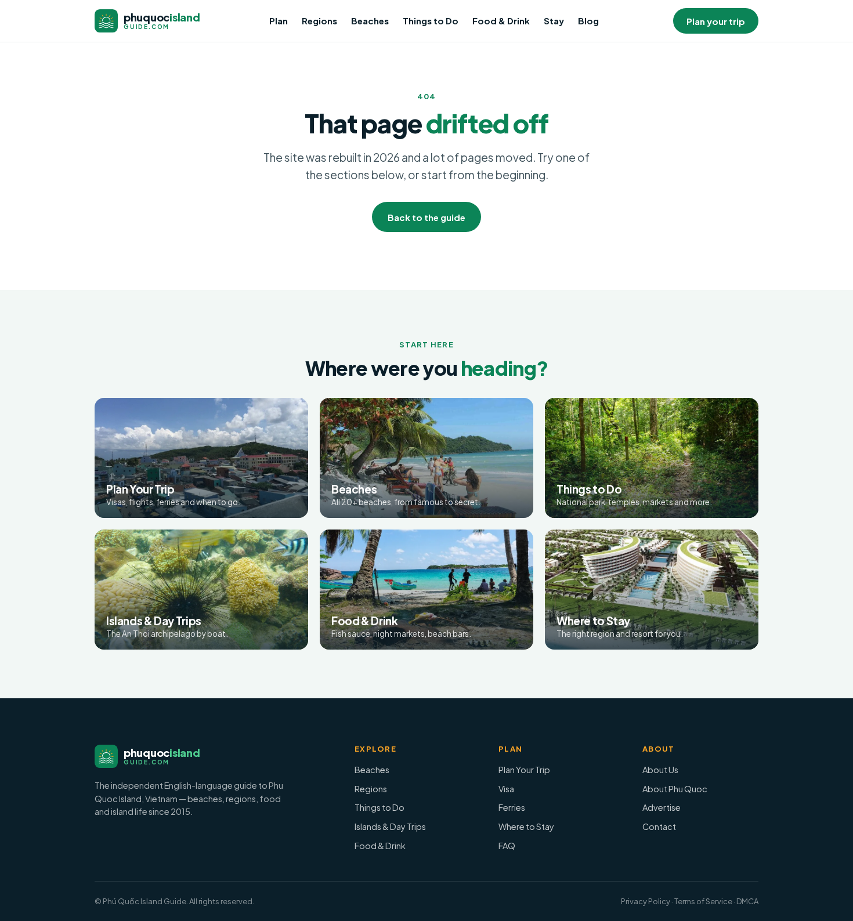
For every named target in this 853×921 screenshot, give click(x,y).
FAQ (506, 845)
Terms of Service (703, 901)
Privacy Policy (645, 901)
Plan (278, 20)
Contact (659, 826)
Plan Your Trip (524, 769)
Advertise (661, 807)
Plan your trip (715, 21)
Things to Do (430, 20)
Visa (506, 789)
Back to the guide (426, 217)
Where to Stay (526, 826)
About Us (660, 769)
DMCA (747, 901)
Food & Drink (501, 20)
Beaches (370, 20)
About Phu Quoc (674, 789)
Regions (319, 20)
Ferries (511, 807)
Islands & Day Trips (390, 826)
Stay (554, 20)
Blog (588, 20)
